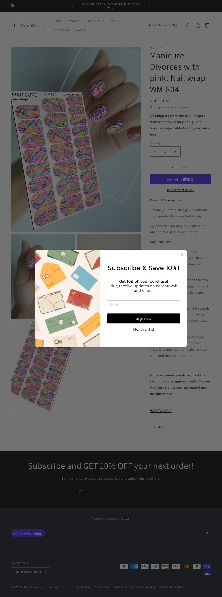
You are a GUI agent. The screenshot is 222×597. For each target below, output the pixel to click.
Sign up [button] (144, 318)
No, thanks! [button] (143, 329)
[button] (182, 254)
